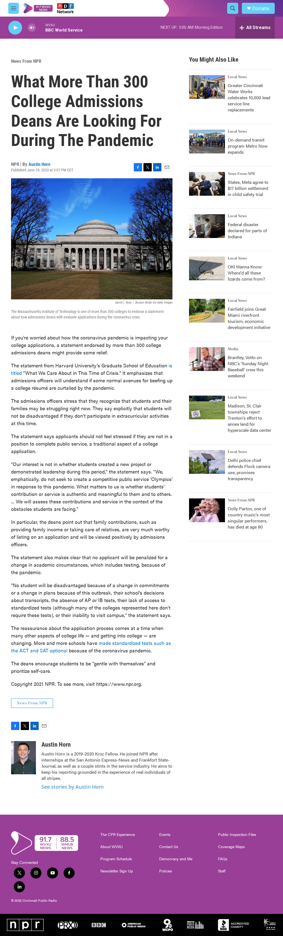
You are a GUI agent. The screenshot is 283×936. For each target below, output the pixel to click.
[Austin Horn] (23, 757)
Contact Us (168, 847)
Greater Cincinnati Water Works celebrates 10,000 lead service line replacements (249, 97)
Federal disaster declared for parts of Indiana (247, 230)
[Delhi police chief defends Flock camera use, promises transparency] (207, 462)
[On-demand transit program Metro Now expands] (207, 141)
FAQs (222, 859)
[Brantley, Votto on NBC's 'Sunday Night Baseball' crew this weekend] (207, 359)
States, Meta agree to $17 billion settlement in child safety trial (248, 188)
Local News (237, 77)
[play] (15, 28)
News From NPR (26, 61)
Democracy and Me (175, 859)
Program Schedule (116, 859)
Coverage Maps (231, 847)
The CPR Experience (117, 834)
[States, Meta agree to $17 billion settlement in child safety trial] (207, 184)
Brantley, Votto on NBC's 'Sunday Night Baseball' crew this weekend (248, 366)
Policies (165, 871)
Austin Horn (39, 164)
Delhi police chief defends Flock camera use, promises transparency (249, 469)
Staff (222, 871)
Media (233, 349)
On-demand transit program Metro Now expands (248, 146)
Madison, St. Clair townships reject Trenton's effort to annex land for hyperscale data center (249, 417)
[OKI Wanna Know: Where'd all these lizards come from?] (207, 268)
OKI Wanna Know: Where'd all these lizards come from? (246, 272)
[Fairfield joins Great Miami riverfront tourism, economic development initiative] (207, 311)
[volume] (31, 28)
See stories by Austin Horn (72, 786)
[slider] (40, 27)
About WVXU (111, 847)
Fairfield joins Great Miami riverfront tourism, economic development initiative (249, 318)
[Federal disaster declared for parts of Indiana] (207, 226)
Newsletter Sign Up (116, 871)
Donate (260, 8)
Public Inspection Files (237, 834)
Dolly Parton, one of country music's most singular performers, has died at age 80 (249, 517)
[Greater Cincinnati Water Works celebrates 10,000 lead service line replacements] (207, 87)
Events (165, 834)
